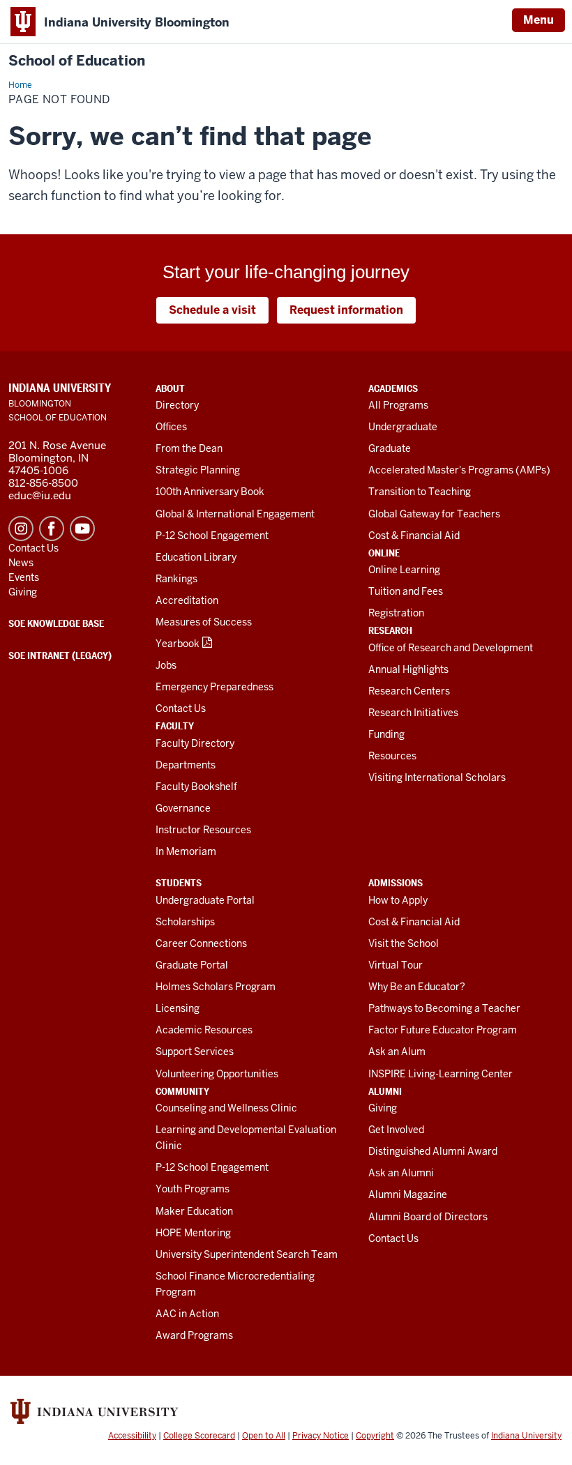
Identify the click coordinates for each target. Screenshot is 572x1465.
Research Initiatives (413, 712)
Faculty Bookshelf (196, 786)
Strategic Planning (198, 470)
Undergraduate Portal (205, 900)
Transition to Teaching (419, 491)
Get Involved (396, 1129)
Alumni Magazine (407, 1194)
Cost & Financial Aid (414, 535)
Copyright (375, 1435)
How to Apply (398, 900)
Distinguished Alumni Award (432, 1151)
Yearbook (178, 643)
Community (182, 1091)
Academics (393, 388)
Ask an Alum (397, 1051)
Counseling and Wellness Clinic (226, 1108)
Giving (382, 1108)
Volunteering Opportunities (217, 1074)
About (170, 388)
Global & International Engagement (235, 514)
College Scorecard (199, 1435)
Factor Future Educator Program (442, 1030)
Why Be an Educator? (416, 986)
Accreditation (187, 600)
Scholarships (185, 922)
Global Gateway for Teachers (434, 514)
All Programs (398, 405)
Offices (171, 426)
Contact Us (181, 708)
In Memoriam (186, 851)
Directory (177, 405)
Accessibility (132, 1435)
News (20, 562)
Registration (396, 613)
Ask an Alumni (401, 1173)
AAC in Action (187, 1313)
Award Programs (194, 1335)
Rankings (176, 578)
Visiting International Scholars (437, 777)
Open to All (263, 1435)
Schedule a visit (212, 310)
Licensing (178, 1008)
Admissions (395, 882)
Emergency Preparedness (214, 687)
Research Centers (409, 691)
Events (23, 577)
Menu (538, 20)
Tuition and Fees (405, 591)
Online (384, 553)
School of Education (76, 61)
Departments (186, 765)
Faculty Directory (195, 743)
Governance (183, 808)
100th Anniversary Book (210, 491)
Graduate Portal (192, 965)
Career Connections (201, 943)
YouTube (82, 528)
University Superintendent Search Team (247, 1254)
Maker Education (194, 1211)
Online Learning (404, 569)
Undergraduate (402, 426)
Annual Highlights (408, 669)
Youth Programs (192, 1189)
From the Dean (189, 448)
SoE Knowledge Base (56, 623)
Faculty (175, 726)
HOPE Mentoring (193, 1233)
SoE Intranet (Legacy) (60, 655)
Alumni (385, 1091)
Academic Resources (204, 1030)
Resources (392, 756)
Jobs (166, 665)
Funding (386, 734)
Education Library (196, 557)
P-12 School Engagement (212, 535)
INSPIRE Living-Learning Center (440, 1074)
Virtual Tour (395, 965)
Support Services (195, 1051)
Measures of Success (204, 622)
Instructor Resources (203, 829)
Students (179, 882)
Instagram (20, 528)
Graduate (389, 448)
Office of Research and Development (450, 648)
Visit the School (403, 943)
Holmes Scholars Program (216, 986)
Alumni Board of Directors (428, 1216)
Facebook (51, 528)
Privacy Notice (320, 1435)
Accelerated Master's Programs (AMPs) (459, 470)
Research (390, 630)
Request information (346, 310)
